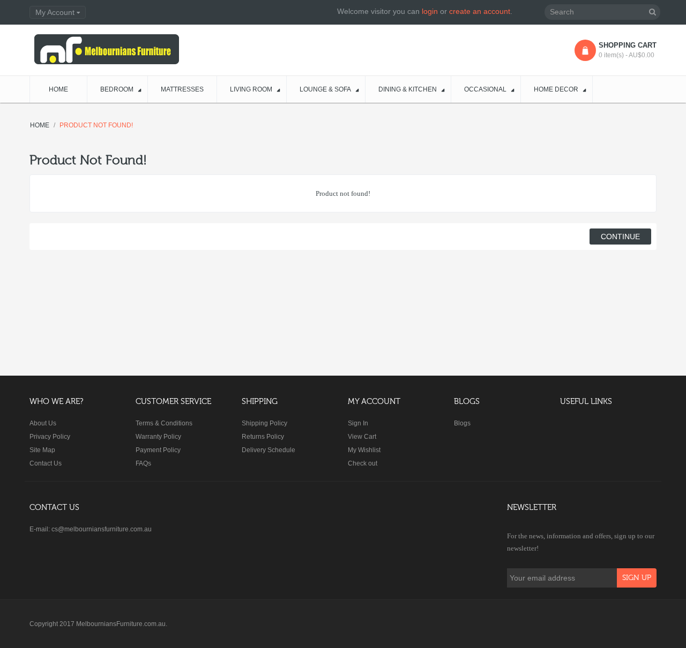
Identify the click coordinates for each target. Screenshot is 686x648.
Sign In (358, 423)
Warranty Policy (158, 436)
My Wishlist (364, 450)
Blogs (462, 423)
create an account (479, 11)
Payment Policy (158, 450)
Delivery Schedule (268, 450)
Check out (362, 463)
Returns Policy (263, 436)
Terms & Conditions (164, 423)
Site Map (42, 450)
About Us (42, 423)
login (430, 11)
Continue (620, 236)
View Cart (362, 436)
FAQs (143, 463)
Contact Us (45, 463)
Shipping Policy (264, 423)
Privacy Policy (49, 436)
